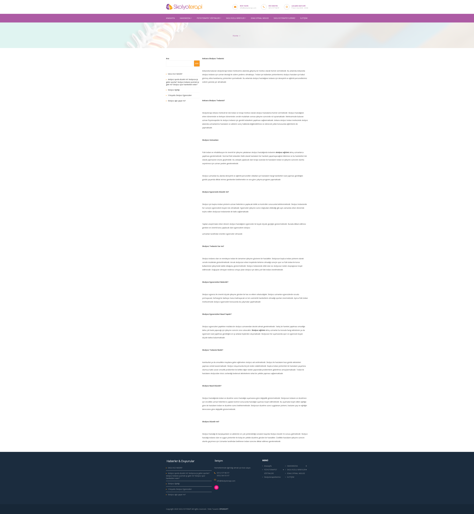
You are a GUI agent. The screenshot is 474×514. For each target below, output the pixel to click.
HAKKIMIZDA (292, 466)
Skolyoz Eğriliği (174, 90)
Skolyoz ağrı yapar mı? (177, 101)
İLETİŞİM (290, 477)
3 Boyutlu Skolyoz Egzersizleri (180, 95)
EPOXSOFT (223, 509)
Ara (167, 58)
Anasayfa (268, 466)
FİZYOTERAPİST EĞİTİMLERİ (270, 471)
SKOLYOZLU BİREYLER (296, 469)
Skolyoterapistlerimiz (272, 477)
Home (235, 35)
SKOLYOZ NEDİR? (175, 74)
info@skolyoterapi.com (248, 8)
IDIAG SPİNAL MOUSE (296, 473)
